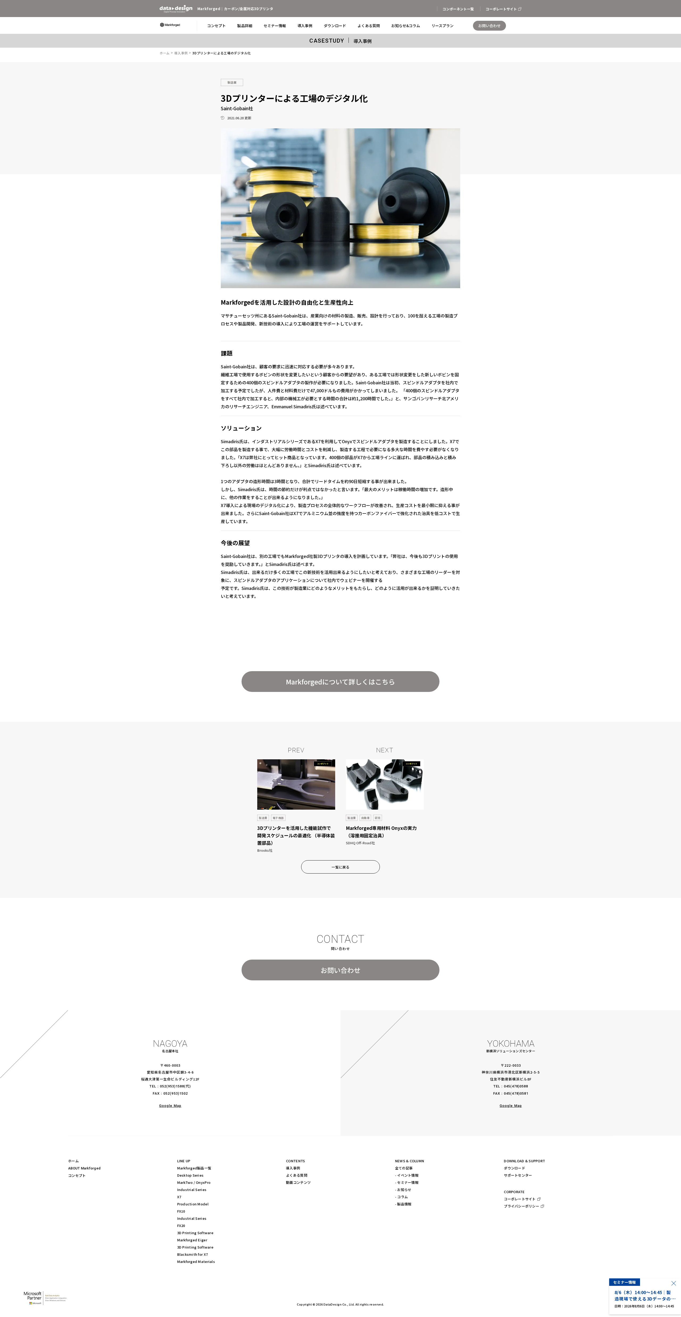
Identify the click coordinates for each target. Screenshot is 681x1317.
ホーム (165, 53)
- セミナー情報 (406, 1182)
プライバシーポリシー (521, 1206)
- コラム (401, 1196)
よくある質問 (296, 1175)
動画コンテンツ (298, 1182)
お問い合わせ (340, 970)
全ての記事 (404, 1168)
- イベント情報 (406, 1175)
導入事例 (181, 53)
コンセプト (77, 1175)
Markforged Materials (196, 1261)
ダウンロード (514, 1168)
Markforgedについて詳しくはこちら (340, 681)
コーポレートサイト (519, 1198)
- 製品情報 (403, 1203)
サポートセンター (518, 1175)
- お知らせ (403, 1189)
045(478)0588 (516, 1086)
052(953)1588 (172, 1086)
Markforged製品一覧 (194, 1168)
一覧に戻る (340, 867)
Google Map (170, 1106)
